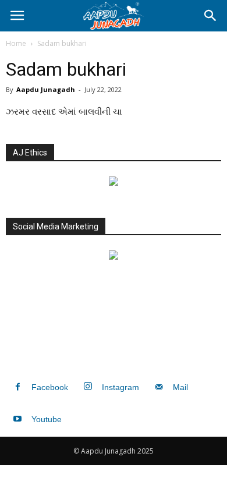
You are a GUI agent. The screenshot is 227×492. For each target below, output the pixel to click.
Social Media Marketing (55, 226)
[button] (210, 15)
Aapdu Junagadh (45, 89)
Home (16, 43)
